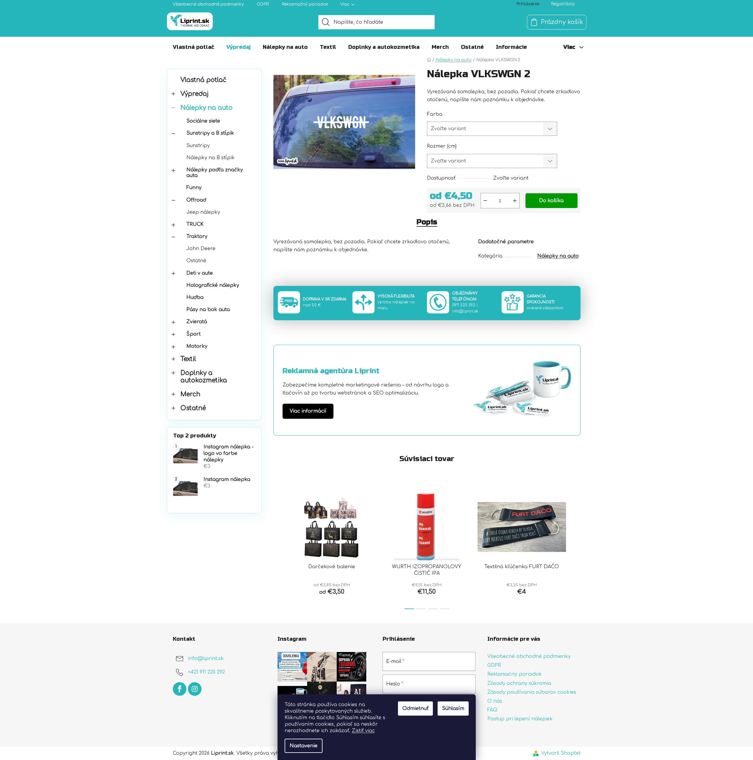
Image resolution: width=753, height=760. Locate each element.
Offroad (196, 200)
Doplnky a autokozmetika (203, 377)
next (576, 549)
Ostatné (196, 260)
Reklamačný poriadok (305, 4)
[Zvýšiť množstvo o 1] (514, 200)
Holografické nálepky (212, 285)
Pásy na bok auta (208, 309)
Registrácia (563, 4)
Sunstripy (198, 145)
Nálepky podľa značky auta (214, 172)
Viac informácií (308, 411)
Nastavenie (303, 745)
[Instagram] (194, 689)
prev (278, 549)
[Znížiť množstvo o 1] (485, 200)
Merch (190, 394)
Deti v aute (199, 273)
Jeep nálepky (203, 212)
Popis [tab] (427, 222)
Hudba (195, 297)
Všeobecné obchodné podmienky (208, 4)
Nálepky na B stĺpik (210, 157)
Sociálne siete (203, 121)
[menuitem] (193, 47)
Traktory (196, 236)
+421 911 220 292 (206, 672)
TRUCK (195, 224)
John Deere (200, 248)
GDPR (263, 4)
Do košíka (551, 200)
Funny (193, 187)
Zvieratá (196, 321)
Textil (188, 359)
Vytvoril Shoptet (561, 753)
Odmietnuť (415, 708)
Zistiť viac (363, 730)
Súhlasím (453, 708)
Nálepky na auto (206, 107)
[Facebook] (179, 689)
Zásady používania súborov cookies (531, 692)
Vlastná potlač (203, 80)
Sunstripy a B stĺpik (210, 133)
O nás (494, 701)
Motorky (196, 346)
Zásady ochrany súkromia (519, 683)
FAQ (492, 710)
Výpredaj (194, 94)
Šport (193, 334)
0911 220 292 (463, 305)
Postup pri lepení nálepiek (520, 719)
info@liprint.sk (465, 311)
